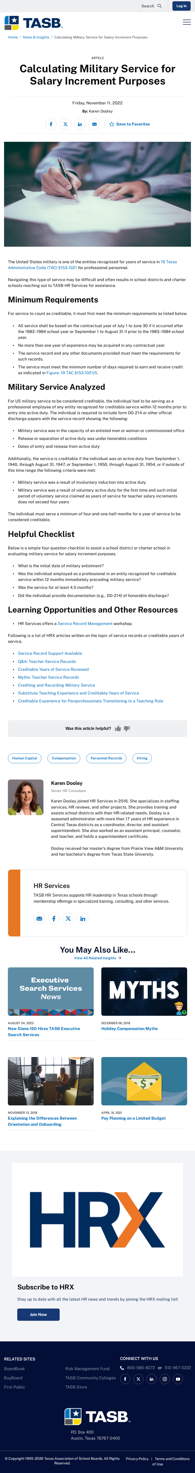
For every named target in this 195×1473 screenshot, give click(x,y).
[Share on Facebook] (51, 124)
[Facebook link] (53, 918)
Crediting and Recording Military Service (56, 685)
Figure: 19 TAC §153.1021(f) (71, 372)
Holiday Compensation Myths (129, 1028)
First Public (14, 1387)
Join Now (38, 1314)
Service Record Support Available (50, 653)
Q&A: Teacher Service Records (47, 661)
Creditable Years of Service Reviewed (53, 669)
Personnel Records (106, 758)
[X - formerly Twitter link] (68, 918)
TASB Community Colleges (90, 1377)
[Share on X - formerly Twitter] (65, 124)
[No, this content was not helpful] (127, 729)
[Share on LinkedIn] (80, 124)
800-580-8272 (141, 1367)
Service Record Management (85, 623)
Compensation (64, 758)
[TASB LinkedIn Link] (152, 1379)
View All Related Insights (95, 958)
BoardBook (14, 1368)
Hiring (142, 758)
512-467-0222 (178, 1367)
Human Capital (24, 758)
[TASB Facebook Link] (125, 1379)
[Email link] (39, 918)
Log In (181, 6)
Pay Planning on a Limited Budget (133, 1118)
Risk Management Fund (87, 1368)
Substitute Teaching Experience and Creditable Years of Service (78, 693)
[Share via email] (94, 124)
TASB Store (76, 1387)
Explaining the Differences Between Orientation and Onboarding (42, 1121)
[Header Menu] (187, 22)
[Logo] (37, 23)
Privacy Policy (137, 1459)
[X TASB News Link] (138, 1379)
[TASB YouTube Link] (178, 1379)
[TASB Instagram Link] (165, 1379)
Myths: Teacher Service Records (48, 677)
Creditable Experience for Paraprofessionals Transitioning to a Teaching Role (90, 701)
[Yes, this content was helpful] (118, 729)
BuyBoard (13, 1377)
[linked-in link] (82, 918)
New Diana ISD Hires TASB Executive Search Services (44, 1031)
